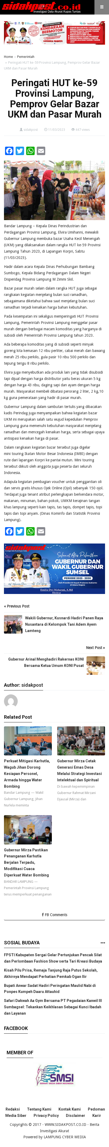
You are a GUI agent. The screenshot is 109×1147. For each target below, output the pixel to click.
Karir (96, 1115)
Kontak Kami (69, 1109)
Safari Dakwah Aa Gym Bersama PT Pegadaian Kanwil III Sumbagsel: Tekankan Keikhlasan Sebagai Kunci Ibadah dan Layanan (53, 1007)
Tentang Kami (39, 1109)
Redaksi (13, 1109)
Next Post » (95, 648)
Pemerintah (25, 57)
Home (8, 57)
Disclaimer (75, 1115)
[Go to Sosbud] (102, 943)
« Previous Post (16, 606)
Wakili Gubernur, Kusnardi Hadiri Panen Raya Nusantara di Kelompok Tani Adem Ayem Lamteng (64, 624)
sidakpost (31, 130)
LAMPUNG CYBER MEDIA (65, 1137)
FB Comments (55, 915)
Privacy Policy (46, 1115)
